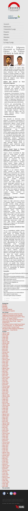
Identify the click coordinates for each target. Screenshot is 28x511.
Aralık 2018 (5, 400)
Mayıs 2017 (5, 417)
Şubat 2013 (5, 460)
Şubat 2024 (5, 355)
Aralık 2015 (5, 429)
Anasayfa (6, 24)
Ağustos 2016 (5, 423)
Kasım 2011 (5, 467)
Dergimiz (6, 32)
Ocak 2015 (5, 437)
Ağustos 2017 (5, 414)
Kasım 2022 (5, 365)
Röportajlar (5, 308)
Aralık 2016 (5, 420)
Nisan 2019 (5, 398)
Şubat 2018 (5, 408)
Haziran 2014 (5, 443)
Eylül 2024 (5, 350)
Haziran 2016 (5, 424)
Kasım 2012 (5, 462)
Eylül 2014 (5, 440)
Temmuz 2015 (6, 433)
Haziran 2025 (5, 343)
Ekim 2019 (5, 393)
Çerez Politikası (17, 503)
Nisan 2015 (5, 436)
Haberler (6, 34)
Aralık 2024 (5, 347)
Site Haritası (4, 503)
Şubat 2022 (5, 372)
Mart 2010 (4, 479)
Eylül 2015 (5, 432)
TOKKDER (8, 298)
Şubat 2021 (5, 381)
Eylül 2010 (5, 476)
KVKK (13, 503)
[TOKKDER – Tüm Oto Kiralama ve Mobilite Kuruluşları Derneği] (14, 6)
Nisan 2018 (5, 406)
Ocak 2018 (5, 409)
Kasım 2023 (5, 356)
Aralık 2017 (5, 411)
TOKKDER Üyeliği (10, 29)
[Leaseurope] (14, 21)
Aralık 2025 (5, 339)
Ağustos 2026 (5, 333)
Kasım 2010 (5, 474)
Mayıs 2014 (5, 445)
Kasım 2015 (5, 430)
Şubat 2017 (5, 418)
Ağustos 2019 (5, 395)
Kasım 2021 (5, 374)
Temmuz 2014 (6, 442)
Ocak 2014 (5, 449)
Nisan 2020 (5, 389)
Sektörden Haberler (7, 309)
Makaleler (6, 37)
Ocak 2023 (5, 364)
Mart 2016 (4, 427)
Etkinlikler (4, 305)
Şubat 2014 (5, 448)
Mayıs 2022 (5, 370)
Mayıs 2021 (5, 378)
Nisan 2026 (5, 336)
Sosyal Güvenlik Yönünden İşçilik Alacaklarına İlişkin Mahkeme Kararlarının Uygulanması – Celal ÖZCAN (12, 328)
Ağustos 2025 (5, 341)
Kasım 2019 (5, 392)
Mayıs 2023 (5, 361)
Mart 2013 (4, 458)
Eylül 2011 (5, 468)
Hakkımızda (7, 26)
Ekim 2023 (5, 358)
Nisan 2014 (5, 446)
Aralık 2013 (5, 451)
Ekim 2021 (5, 375)
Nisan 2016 (5, 426)
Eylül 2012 (5, 464)
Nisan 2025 (5, 344)
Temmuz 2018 (6, 405)
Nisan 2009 (5, 483)
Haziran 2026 (5, 334)
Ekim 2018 (5, 402)
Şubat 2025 (5, 346)
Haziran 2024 (5, 352)
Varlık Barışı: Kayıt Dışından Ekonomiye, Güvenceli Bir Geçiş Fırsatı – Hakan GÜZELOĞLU (12, 321)
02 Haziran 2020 (16, 298)
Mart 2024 (4, 353)
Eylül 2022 (5, 367)
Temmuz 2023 (6, 359)
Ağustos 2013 (5, 452)
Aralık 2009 (5, 480)
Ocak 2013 (5, 461)
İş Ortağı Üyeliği (9, 42)
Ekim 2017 (5, 412)
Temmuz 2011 (5, 470)
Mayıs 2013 (5, 457)
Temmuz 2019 (6, 396)
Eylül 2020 (5, 384)
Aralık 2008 (5, 485)
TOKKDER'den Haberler (8, 311)
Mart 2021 (4, 380)
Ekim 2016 (5, 421)
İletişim (6, 40)
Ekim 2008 (5, 486)
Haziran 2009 (5, 482)
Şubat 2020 (5, 390)
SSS (7, 503)
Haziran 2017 (5, 415)
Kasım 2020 (5, 383)
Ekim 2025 (5, 340)
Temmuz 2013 (6, 454)
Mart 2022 (4, 371)
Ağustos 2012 (5, 465)
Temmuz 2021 (6, 377)
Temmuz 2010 (6, 477)
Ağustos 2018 (5, 403)
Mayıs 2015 (5, 434)
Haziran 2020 (5, 387)
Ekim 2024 (5, 349)
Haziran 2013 (5, 455)
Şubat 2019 (5, 399)
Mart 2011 (4, 471)
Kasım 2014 (5, 439)
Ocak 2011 (5, 473)
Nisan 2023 (5, 362)
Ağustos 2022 (5, 368)
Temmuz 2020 (6, 386)
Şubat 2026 (5, 337)
